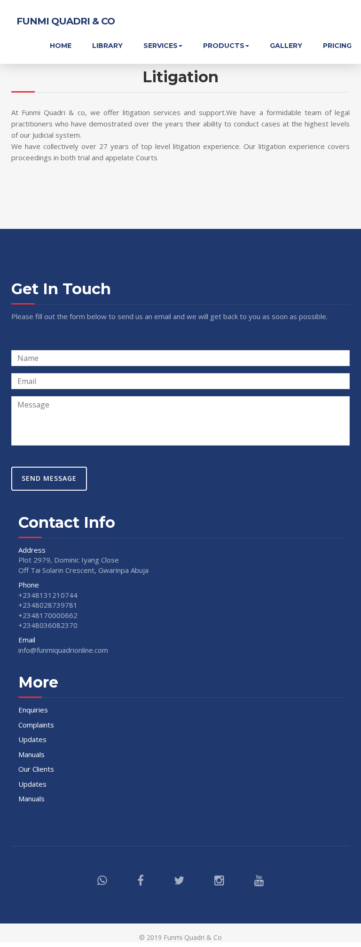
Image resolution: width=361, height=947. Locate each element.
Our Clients (36, 769)
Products (223, 45)
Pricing (337, 45)
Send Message (49, 478)
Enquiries (33, 709)
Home (60, 45)
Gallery (286, 45)
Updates (32, 739)
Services (160, 45)
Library (107, 45)
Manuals (31, 754)
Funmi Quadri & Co (65, 21)
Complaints (36, 724)
